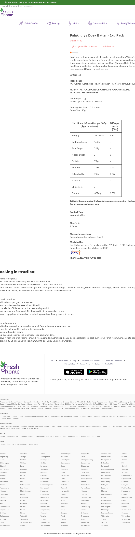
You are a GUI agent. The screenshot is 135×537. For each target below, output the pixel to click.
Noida (63, 500)
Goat (8, 444)
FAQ (52, 361)
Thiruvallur (126, 516)
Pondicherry (45, 507)
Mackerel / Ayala (18, 404)
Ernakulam (44, 466)
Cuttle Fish (23, 416)
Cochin (43, 463)
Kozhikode (24, 488)
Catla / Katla (20, 426)
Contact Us (109, 364)
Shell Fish (4, 413)
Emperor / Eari (127, 402)
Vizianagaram (5, 525)
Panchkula (64, 503)
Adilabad (23, 453)
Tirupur (64, 519)
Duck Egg (95, 436)
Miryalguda (44, 494)
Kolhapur (125, 482)
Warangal (64, 525)
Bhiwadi (124, 457)
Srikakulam (85, 513)
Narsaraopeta (86, 497)
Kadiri (22, 475)
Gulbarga (84, 469)
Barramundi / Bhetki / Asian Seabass (25, 428)
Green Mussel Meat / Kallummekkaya (42, 416)
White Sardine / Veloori (27, 408)
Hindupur (44, 472)
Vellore (104, 522)
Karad (22, 478)
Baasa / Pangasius (7, 426)
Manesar (104, 491)
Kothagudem (25, 485)
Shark (88, 406)
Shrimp (3, 416)
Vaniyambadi (45, 522)
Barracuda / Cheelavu (32, 402)
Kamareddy (85, 475)
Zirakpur (104, 525)
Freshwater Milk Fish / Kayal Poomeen (40, 426)
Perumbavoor (5, 507)
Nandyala (64, 497)
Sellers (97, 364)
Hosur (63, 472)
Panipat (83, 503)
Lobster (61, 416)
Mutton (2, 444)
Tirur (83, 519)
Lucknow (104, 488)
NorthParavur (106, 500)
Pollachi (23, 507)
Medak (22, 494)
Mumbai (84, 494)
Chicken (3, 436)
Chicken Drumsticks (53, 436)
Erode (63, 466)
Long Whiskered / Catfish (88, 404)
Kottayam (104, 485)
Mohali (63, 494)
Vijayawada (126, 522)
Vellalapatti (85, 522)
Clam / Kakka (12, 416)
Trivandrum (126, 519)
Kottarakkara (85, 485)
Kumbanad (44, 488)
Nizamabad (44, 500)
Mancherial (65, 491)
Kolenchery (105, 482)
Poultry (3, 433)
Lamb (14, 444)
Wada (22, 525)
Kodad (83, 482)
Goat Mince (32, 444)
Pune (63, 507)
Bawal (83, 457)
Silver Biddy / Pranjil (68, 404)
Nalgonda (24, 497)
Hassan (23, 472)
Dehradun (105, 463)
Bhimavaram (106, 457)
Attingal (23, 457)
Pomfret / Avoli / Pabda (122, 406)
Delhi (123, 463)
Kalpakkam (65, 475)
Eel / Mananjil (66, 408)
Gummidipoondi (107, 469)
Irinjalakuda (105, 472)
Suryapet (125, 513)
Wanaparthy (45, 525)
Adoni (42, 453)
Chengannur (106, 460)
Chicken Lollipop (26, 436)
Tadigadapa (4, 516)
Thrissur (3, 519)
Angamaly (4, 457)
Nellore (3, 500)
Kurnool (64, 488)
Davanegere (85, 463)
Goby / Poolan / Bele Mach (67, 426)
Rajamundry (85, 507)
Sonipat (64, 513)
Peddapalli (125, 503)
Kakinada (43, 475)
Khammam (44, 482)
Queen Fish (85, 408)
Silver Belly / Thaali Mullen (101, 408)
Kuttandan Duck (74, 436)
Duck (64, 436)
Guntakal (125, 469)
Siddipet (3, 513)
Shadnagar (105, 510)
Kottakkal (64, 485)
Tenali (63, 516)
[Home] (6, 8)
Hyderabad (85, 472)
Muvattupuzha (106, 494)
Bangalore (64, 457)
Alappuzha (85, 453)
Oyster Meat (92, 416)
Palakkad (23, 503)
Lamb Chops (22, 444)
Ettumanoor (85, 466)
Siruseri (23, 513)
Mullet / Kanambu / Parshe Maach (109, 426)
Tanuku (43, 516)
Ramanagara (105, 507)
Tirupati (43, 519)
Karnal (63, 478)
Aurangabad (45, 457)
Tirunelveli (24, 519)
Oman (124, 500)
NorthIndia (85, 500)
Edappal (3, 466)
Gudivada (64, 469)
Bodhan (23, 460)
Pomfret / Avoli (48, 402)
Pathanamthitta (106, 503)
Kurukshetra (85, 488)
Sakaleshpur (4, 510)
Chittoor (23, 463)
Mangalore (126, 491)
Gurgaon (3, 472)
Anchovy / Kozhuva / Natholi (11, 402)
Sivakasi (43, 513)
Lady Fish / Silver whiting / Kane (46, 404)
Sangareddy (45, 510)
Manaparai (44, 491)
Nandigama (44, 497)
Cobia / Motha (114, 402)
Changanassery (87, 460)
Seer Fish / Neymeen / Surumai (72, 406)
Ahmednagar (65, 453)
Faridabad (105, 466)
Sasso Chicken (12, 436)
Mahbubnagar (25, 491)
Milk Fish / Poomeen (117, 404)
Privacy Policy (70, 364)
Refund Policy (85, 364)
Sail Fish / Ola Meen (30, 406)
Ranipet (124, 507)
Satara (83, 510)
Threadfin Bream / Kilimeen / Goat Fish (70, 402)
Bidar (2, 460)
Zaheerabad (85, 525)
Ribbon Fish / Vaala (13, 406)
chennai (124, 460)
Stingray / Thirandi (52, 408)
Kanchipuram (106, 475)
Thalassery (85, 516)
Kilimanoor (65, 482)
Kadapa (2, 475)
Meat (2, 441)
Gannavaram (4, 469)
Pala (1, 503)
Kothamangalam (46, 485)
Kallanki (76, 408)
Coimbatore (65, 463)
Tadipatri (23, 516)
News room (63, 361)
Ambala (124, 453)
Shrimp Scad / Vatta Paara (101, 406)
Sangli (63, 510)
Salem (22, 510)
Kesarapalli (4, 482)
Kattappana (105, 478)
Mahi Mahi (103, 404)
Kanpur (2, 478)
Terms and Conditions (113, 361)
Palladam (43, 503)
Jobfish (40, 408)
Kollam (2, 485)
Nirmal (23, 500)
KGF (21, 482)
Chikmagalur (5, 463)
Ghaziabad (44, 469)
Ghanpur (23, 469)
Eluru (22, 466)
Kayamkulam (126, 478)
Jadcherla (125, 472)
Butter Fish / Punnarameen (97, 402)
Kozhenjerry (4, 488)
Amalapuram (106, 453)
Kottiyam (125, 485)
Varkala (63, 522)
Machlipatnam (127, 488)
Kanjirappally (127, 475)
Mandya (84, 491)
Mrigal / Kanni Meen (87, 426)
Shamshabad (126, 510)
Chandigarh (65, 460)
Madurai (3, 491)
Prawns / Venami (71, 416)
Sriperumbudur (107, 513)
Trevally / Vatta (6, 408)
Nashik (104, 497)
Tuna (15, 408)
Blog (74, 361)
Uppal (2, 522)
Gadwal (124, 466)
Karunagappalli (86, 478)
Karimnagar (44, 478)
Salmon (29, 404)
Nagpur (3, 497)
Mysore (124, 494)
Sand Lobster (103, 416)
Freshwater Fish (6, 423)
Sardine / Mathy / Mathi (49, 406)
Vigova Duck (85, 436)
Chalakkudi (44, 460)
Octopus (83, 416)
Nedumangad (127, 497)
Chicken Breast (39, 436)
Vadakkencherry (26, 522)
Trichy (103, 519)
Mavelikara (4, 494)
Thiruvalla (105, 516)
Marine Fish (4, 399)
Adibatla (3, 453)
